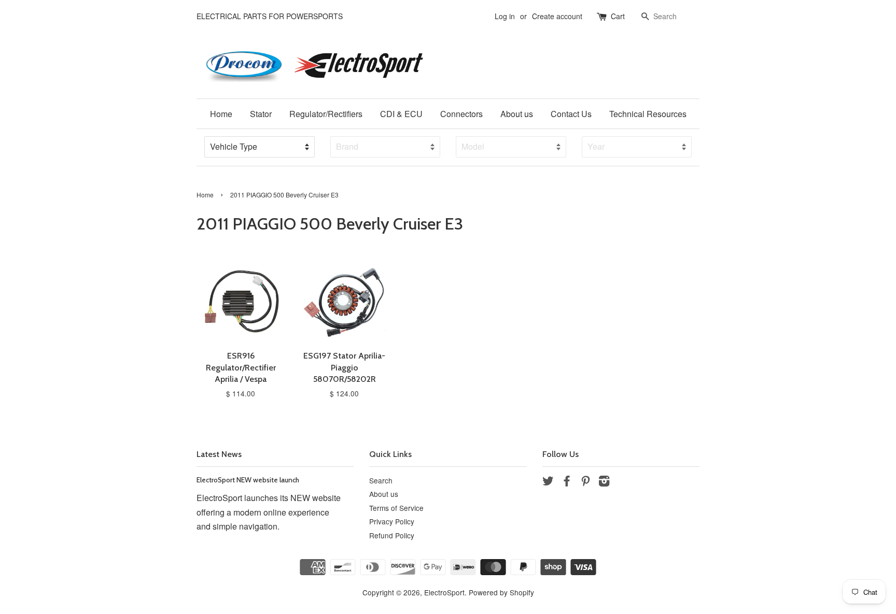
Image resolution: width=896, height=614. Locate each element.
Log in (505, 16)
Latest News (219, 454)
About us (516, 114)
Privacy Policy (391, 521)
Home (221, 114)
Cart (618, 16)
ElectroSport (444, 592)
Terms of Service (396, 508)
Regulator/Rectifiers (325, 114)
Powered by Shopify (501, 592)
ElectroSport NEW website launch (248, 480)
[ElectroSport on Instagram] (604, 482)
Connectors (461, 114)
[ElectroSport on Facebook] (566, 482)
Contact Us (571, 114)
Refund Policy (391, 535)
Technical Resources (648, 114)
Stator (261, 114)
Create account (557, 16)
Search (381, 480)
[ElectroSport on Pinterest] (585, 482)
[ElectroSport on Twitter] (548, 482)
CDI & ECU (401, 114)
